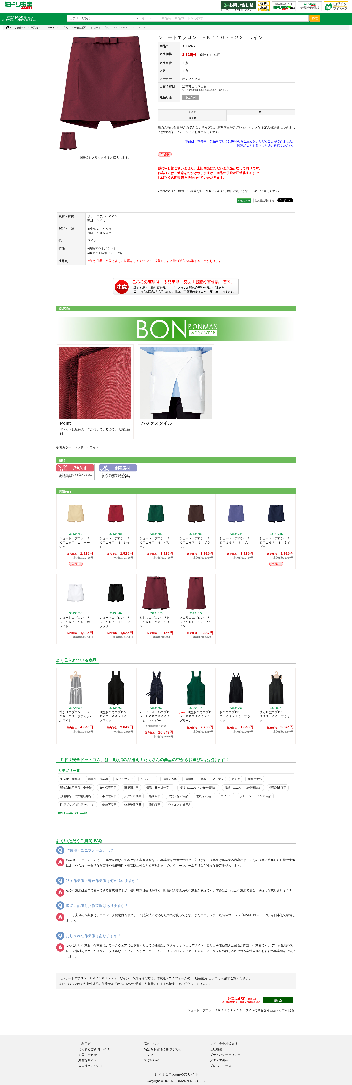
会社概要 (216, 1049)
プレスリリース (220, 1065)
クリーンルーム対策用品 (255, 796)
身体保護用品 (108, 787)
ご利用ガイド (87, 1043)
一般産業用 (80, 27)
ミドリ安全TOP (17, 27)
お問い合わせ (87, 1054)
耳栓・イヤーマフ (212, 779)
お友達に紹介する (264, 200)
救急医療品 (109, 804)
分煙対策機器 (132, 796)
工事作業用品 (108, 796)
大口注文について (90, 1065)
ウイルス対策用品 (179, 804)
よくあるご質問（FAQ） (95, 1049)
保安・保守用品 (178, 796)
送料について (153, 1043)
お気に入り (244, 200)
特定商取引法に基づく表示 (162, 1049)
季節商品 (155, 804)
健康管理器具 (132, 804)
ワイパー (226, 796)
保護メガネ (170, 779)
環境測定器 (131, 787)
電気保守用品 (204, 796)
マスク (235, 779)
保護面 (189, 779)
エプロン (64, 27)
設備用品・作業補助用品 (76, 796)
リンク (148, 1054)
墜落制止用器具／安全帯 (76, 787)
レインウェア (124, 779)
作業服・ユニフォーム (43, 27)
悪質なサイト (87, 1060)
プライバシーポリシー (225, 1054)
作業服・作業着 (98, 779)
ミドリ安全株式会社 (224, 1043)
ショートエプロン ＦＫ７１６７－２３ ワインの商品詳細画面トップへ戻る (240, 1010)
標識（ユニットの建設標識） (243, 787)
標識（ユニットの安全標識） (198, 787)
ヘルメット (148, 779)
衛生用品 (155, 796)
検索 (315, 18)
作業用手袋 (255, 779)
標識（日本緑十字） (159, 787)
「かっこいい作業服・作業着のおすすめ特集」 (146, 983)
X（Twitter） (152, 1060)
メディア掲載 (219, 1060)
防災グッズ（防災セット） (77, 804)
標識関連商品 (277, 787)
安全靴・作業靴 (70, 779)
